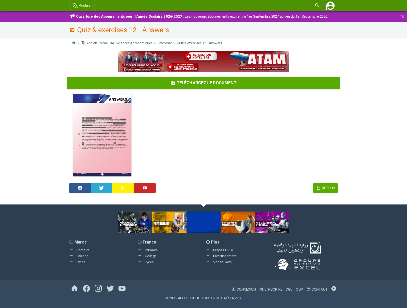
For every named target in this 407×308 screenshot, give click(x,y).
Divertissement (224, 256)
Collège (82, 256)
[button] (330, 5)
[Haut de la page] (334, 289)
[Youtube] (145, 188)
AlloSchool (189, 298)
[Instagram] (123, 188)
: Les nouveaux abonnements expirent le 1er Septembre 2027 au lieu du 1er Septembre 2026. (202, 16)
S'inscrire (273, 289)
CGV (299, 289)
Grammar (165, 43)
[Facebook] (80, 188)
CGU (289, 289)
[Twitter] (102, 188)
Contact (319, 289)
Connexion (246, 289)
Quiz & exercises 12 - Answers (199, 43)
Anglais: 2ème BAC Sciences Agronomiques (119, 43)
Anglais (84, 5)
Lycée (81, 262)
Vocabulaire (222, 262)
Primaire (83, 250)
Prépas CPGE (223, 250)
